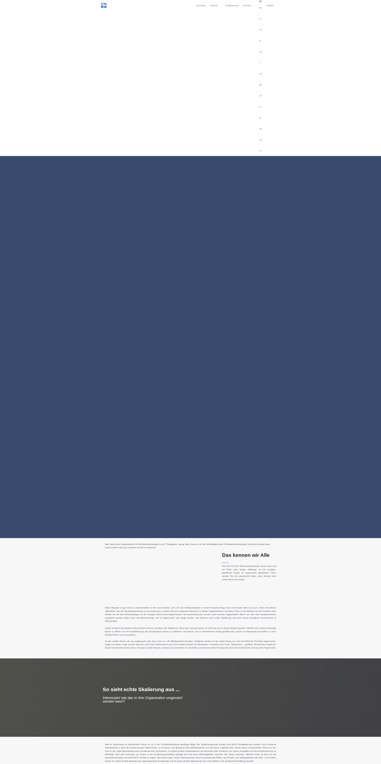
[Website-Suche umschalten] (279, 5)
